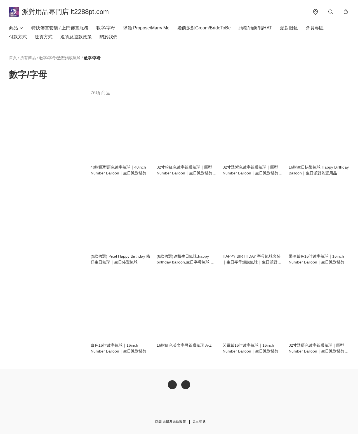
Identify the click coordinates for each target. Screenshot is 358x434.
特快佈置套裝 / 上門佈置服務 (59, 27)
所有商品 (28, 57)
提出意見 (199, 422)
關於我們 (108, 36)
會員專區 (315, 27)
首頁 (13, 57)
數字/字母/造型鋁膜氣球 (60, 58)
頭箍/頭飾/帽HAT (255, 27)
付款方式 (18, 36)
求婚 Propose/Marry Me (146, 27)
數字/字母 (105, 27)
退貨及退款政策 (76, 36)
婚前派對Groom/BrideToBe (204, 27)
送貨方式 (44, 36)
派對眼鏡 (289, 27)
